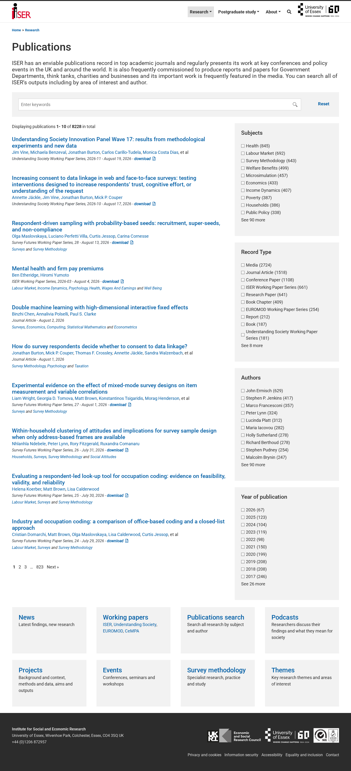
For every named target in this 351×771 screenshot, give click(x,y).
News (27, 617)
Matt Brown (86, 398)
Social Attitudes (103, 457)
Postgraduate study (237, 11)
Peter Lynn (58, 443)
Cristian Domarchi (29, 534)
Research (199, 11)
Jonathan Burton (84, 152)
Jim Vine (20, 152)
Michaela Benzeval (48, 152)
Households (22, 457)
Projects (31, 670)
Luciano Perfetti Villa (67, 236)
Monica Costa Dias (160, 152)
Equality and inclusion (304, 755)
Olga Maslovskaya (29, 236)
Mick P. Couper (108, 197)
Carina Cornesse (133, 236)
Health (94, 288)
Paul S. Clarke (83, 313)
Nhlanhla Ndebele (29, 443)
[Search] (289, 11)
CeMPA (132, 630)
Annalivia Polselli (52, 313)
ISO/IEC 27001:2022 (326, 735)
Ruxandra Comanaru (119, 443)
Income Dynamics (52, 288)
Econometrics (125, 327)
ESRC (234, 735)
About (271, 11)
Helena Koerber (26, 489)
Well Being (153, 288)
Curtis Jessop (102, 236)
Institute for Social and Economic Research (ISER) (21, 11)
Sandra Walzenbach (164, 352)
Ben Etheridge (25, 275)
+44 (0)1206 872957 (29, 742)
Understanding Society (135, 624)
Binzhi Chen (23, 313)
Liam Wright (23, 398)
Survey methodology (216, 670)
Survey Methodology (50, 249)
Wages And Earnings (119, 288)
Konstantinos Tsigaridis (121, 398)
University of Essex (318, 11)
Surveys (18, 249)
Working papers (125, 617)
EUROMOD (113, 630)
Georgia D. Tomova (55, 398)
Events (112, 670)
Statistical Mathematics (86, 327)
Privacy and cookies (204, 755)
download (143, 158)
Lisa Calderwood (83, 489)
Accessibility (271, 755)
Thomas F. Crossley (93, 352)
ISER (107, 624)
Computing (56, 327)
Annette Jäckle (26, 197)
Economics (36, 327)
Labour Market (24, 288)
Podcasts (284, 617)
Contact (332, 755)
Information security (241, 755)
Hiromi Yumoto (54, 275)
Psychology (78, 288)
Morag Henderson (162, 398)
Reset (323, 103)
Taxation (81, 366)
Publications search (215, 617)
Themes (283, 670)
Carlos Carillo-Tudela (121, 152)
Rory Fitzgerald (84, 443)
